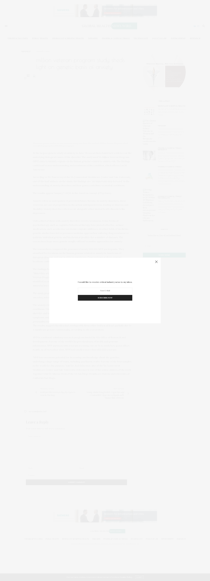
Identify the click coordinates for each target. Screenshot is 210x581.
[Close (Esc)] (156, 262)
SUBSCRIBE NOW (105, 298)
